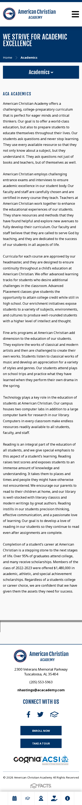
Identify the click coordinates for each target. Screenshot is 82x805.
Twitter (40, 714)
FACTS (55, 714)
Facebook (28, 714)
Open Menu (75, 14)
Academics (40, 72)
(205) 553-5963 (41, 682)
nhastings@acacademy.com (41, 690)
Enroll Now (41, 731)
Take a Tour (41, 743)
